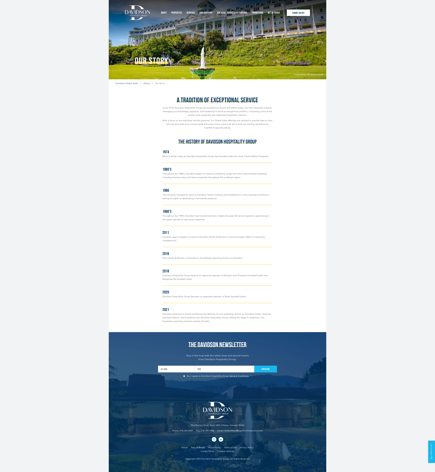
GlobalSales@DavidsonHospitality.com (243, 430)
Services (191, 12)
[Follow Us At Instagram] (214, 439)
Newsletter (431, 449)
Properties (176, 12)
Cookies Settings (226, 451)
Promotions (257, 12)
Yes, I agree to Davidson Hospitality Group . (219, 376)
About (164, 12)
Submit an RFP (298, 13)
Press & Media (198, 447)
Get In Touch (274, 12)
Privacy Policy (247, 447)
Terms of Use (230, 447)
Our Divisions (205, 12)
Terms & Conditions (239, 376)
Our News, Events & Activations (232, 12)
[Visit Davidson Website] (137, 13)
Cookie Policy (207, 451)
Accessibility (214, 447)
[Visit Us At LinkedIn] (221, 439)
